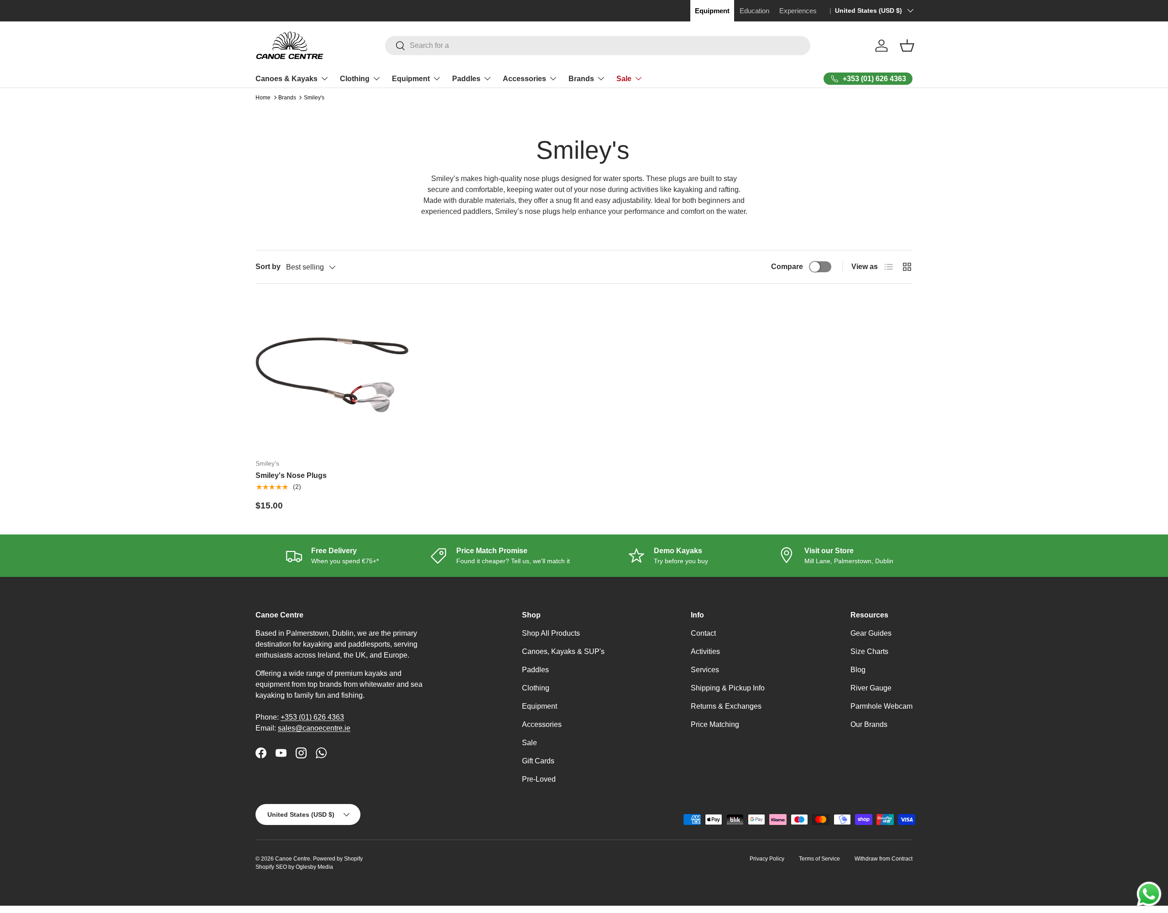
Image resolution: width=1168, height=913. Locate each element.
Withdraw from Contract (883, 859)
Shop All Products (551, 633)
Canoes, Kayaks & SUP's (563, 651)
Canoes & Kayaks (287, 79)
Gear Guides (871, 633)
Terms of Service (819, 859)
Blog (858, 670)
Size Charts (869, 651)
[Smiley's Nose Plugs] (332, 374)
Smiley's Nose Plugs (291, 475)
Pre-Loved (539, 779)
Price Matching (715, 724)
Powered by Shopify (338, 859)
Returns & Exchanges (726, 706)
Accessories (524, 79)
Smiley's (314, 97)
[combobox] (598, 45)
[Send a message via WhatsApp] (1149, 894)
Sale (623, 79)
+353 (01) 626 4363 (312, 717)
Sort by (268, 266)
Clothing (355, 79)
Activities (705, 651)
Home (263, 97)
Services (705, 670)
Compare (787, 266)
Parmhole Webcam (881, 706)
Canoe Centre (292, 859)
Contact (703, 633)
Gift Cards (538, 761)
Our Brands (868, 724)
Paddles (466, 79)
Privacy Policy (767, 859)
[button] (907, 46)
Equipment (411, 79)
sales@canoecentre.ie (314, 728)
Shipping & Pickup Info (728, 688)
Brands (581, 79)
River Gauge (871, 688)
